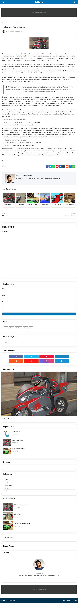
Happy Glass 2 (16, 431)
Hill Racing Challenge (57, 204)
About (68, 600)
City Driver (21, 204)
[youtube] (31, 361)
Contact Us (74, 600)
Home (3, 23)
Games (7, 23)
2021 (7, 342)
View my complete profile (39, 578)
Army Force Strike (69, 204)
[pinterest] (46, 356)
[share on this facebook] (47, 166)
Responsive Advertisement (39, 12)
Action (6, 328)
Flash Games (18, 328)
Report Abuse (8, 546)
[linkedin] (62, 356)
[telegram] (62, 361)
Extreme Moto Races (9, 204)
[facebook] (16, 356)
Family (11, 328)
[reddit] (16, 361)
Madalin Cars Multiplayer (34, 204)
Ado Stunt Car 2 (45, 204)
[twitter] (31, 356)
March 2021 (9, 538)
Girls (31, 328)
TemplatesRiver (11, 31)
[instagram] (46, 361)
